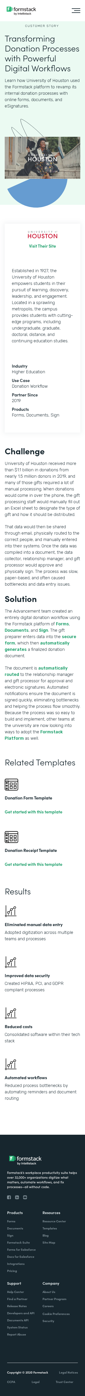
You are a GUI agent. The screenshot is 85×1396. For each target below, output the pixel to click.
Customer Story (42, 26)
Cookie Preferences (56, 1313)
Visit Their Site (42, 246)
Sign (43, 630)
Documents (17, 630)
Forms (62, 624)
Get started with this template (33, 812)
